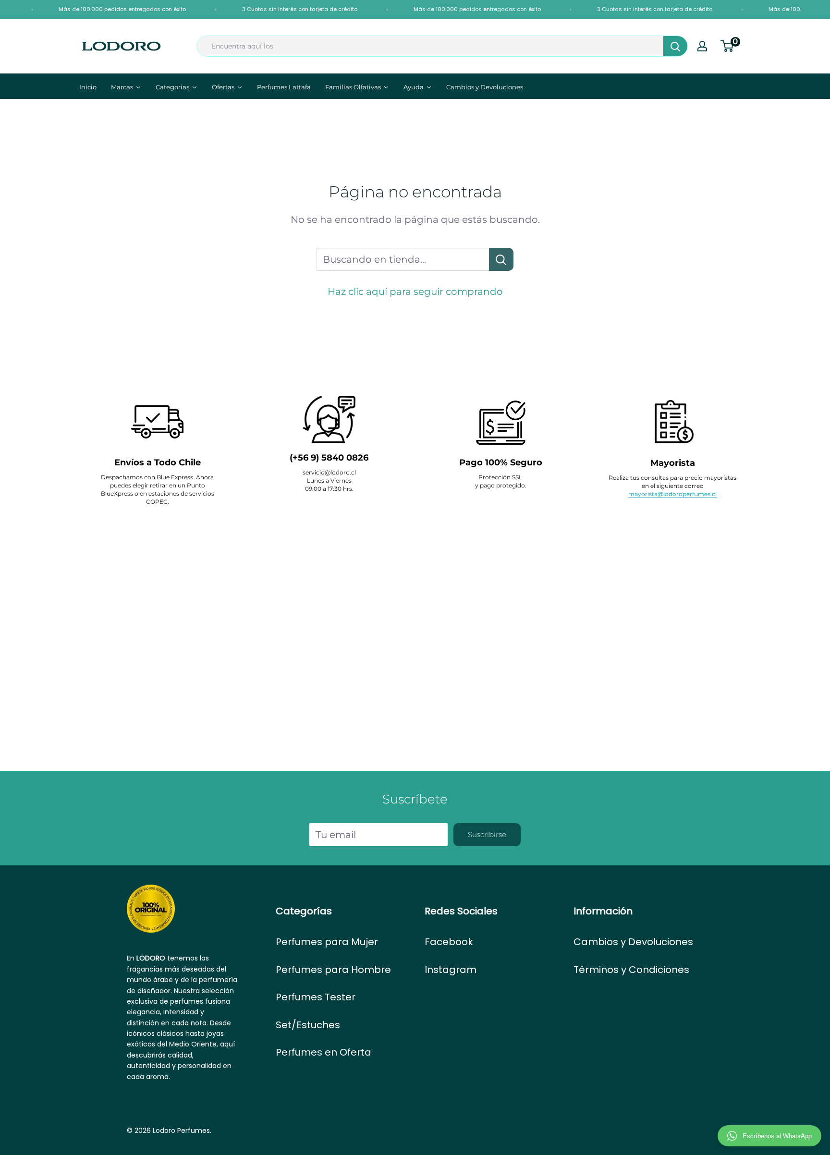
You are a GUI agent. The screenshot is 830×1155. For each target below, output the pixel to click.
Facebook (449, 941)
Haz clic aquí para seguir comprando (415, 291)
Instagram (450, 969)
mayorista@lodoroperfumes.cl (672, 494)
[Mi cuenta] (702, 46)
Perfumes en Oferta (323, 1052)
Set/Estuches (308, 1025)
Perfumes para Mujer (327, 941)
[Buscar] (675, 46)
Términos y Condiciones (631, 969)
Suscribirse (487, 834)
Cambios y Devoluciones (633, 941)
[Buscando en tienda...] (501, 259)
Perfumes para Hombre (333, 969)
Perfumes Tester (315, 997)
